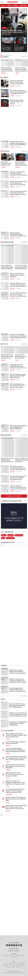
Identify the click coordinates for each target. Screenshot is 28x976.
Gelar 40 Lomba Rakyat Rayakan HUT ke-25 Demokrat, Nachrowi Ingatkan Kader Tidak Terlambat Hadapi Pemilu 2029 (21, 359)
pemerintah (10, 535)
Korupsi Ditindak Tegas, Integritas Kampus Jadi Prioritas (19, 49)
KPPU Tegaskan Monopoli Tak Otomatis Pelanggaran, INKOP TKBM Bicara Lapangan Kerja (18, 428)
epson (3, 538)
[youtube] (19, 945)
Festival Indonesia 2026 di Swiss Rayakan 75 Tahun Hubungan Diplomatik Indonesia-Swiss (7, 268)
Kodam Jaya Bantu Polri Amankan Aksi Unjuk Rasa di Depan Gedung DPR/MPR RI (7, 70)
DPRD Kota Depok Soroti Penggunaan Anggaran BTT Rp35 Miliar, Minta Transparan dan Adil (18, 681)
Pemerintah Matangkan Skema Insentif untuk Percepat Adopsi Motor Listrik (12, 32)
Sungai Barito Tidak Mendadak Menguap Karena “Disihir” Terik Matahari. (18, 723)
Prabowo (4, 535)
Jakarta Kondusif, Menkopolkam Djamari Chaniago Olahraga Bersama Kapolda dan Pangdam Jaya (18, 235)
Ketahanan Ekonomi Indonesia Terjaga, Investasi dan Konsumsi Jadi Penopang (18, 487)
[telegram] (14, 945)
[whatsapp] (12, 945)
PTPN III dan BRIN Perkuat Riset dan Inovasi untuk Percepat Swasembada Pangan (17, 386)
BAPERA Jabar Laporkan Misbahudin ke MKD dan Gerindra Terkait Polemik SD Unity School (17, 672)
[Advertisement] (14, 123)
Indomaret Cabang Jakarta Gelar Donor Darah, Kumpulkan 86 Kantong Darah (18, 173)
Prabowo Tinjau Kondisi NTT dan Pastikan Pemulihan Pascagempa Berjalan (18, 477)
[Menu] (2, 2)
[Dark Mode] (23, 2)
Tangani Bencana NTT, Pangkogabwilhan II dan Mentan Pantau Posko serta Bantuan (18, 367)
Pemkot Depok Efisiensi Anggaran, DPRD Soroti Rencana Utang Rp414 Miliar (17, 689)
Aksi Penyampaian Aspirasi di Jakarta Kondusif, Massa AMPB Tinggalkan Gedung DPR (18, 194)
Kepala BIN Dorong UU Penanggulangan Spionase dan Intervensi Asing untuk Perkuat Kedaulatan (18, 469)
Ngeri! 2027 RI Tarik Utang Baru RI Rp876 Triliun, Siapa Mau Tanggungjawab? (17, 705)
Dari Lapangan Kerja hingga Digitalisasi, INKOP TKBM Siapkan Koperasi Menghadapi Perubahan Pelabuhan (18, 377)
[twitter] (9, 945)
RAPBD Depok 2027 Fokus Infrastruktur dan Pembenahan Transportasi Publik (14, 774)
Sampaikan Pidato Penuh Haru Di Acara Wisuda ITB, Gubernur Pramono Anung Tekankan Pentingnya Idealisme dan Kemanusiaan (18, 184)
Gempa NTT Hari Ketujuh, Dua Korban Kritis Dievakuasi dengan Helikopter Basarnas (18, 336)
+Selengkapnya (23, 56)
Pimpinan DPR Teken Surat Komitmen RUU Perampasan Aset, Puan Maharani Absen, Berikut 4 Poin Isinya (18, 286)
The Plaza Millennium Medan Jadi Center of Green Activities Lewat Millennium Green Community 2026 (18, 295)
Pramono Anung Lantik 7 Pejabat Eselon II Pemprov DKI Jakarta (17, 275)
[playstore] (17, 950)
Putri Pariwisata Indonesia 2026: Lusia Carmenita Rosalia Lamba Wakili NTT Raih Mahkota (8, 49)
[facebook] (7, 945)
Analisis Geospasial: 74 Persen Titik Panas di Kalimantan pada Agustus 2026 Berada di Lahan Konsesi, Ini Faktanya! (18, 715)
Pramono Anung (18, 535)
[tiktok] (21, 945)
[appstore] (11, 950)
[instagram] (16, 945)
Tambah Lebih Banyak (14, 496)
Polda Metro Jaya (10, 538)
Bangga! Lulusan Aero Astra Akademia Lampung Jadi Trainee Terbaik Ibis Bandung (7, 461)
